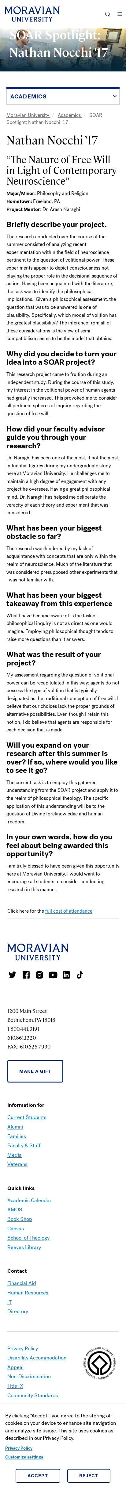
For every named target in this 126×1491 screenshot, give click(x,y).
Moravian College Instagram (39, 975)
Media (14, 1155)
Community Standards (32, 1395)
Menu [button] (120, 14)
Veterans (17, 1164)
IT (9, 1302)
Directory (17, 1311)
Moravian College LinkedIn (66, 975)
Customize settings (24, 1457)
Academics (70, 115)
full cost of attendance (68, 911)
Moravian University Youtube (52, 975)
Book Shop (19, 1219)
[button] (108, 14)
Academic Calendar (29, 1200)
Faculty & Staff (23, 1145)
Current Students (26, 1117)
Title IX (15, 1385)
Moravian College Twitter (12, 975)
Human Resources (27, 1292)
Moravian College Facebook (26, 975)
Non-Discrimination (29, 1376)
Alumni (15, 1126)
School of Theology (28, 1237)
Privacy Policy (18, 1448)
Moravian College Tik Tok (79, 975)
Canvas (15, 1228)
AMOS (14, 1209)
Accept (38, 1476)
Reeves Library (24, 1247)
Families (16, 1136)
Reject (88, 1476)
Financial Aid (21, 1283)
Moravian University (28, 115)
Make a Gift (35, 1071)
